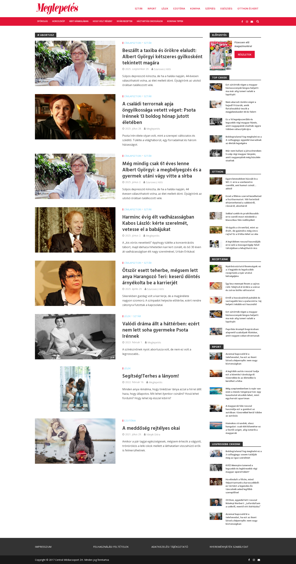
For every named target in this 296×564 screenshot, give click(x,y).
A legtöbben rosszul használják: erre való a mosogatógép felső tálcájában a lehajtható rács (243, 245)
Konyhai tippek (175, 21)
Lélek (165, 8)
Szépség (210, 8)
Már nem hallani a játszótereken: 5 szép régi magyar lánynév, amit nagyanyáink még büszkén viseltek (244, 155)
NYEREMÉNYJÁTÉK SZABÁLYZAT (229, 546)
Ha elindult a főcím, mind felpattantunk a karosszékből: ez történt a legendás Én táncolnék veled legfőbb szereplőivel (242, 486)
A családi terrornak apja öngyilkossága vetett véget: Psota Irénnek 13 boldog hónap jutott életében (159, 113)
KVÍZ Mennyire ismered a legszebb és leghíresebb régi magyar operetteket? (241, 469)
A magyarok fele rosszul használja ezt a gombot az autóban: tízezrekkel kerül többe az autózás (244, 411)
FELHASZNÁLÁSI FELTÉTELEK (111, 546)
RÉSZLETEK (244, 54)
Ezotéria (179, 8)
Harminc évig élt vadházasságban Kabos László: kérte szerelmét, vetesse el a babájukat (158, 223)
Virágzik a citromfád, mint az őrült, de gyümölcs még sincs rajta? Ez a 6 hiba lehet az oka (242, 231)
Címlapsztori (132, 42)
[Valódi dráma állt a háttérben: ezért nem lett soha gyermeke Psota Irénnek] (75, 336)
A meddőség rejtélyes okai (151, 428)
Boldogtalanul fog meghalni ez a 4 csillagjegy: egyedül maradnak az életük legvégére (244, 140)
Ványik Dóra (153, 434)
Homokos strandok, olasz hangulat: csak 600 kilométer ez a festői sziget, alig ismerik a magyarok (243, 428)
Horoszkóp (58, 21)
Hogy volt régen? (102, 21)
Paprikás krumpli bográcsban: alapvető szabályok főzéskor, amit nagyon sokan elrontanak (242, 333)
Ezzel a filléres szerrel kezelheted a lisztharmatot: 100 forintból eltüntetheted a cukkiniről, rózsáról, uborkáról (243, 201)
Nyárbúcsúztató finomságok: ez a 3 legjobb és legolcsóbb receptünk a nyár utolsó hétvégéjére (243, 271)
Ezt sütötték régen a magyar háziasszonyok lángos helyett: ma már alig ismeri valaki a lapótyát (242, 89)
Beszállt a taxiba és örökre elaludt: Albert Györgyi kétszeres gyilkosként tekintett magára (162, 57)
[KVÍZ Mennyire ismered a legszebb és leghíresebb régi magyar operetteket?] (216, 467)
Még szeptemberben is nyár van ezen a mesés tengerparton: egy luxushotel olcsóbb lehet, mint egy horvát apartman (243, 393)
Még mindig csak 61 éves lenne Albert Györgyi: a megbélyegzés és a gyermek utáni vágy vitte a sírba (161, 170)
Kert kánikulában (78, 21)
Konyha (195, 8)
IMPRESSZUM (43, 546)
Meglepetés (153, 128)
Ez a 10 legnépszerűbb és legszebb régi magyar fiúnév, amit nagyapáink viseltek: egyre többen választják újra (243, 124)
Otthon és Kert (247, 8)
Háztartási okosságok (150, 21)
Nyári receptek (124, 21)
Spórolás (42, 21)
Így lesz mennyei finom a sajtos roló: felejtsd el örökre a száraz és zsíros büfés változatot (243, 287)
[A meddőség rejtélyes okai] (75, 441)
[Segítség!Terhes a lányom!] (75, 388)
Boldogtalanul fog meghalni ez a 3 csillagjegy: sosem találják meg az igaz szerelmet (244, 455)
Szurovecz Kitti (162, 69)
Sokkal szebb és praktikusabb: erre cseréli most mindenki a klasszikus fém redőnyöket (242, 217)
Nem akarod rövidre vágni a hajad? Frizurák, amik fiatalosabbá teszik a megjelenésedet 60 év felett (241, 107)
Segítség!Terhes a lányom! (150, 376)
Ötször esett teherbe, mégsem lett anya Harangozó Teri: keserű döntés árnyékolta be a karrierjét (161, 277)
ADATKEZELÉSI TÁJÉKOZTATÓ (169, 546)
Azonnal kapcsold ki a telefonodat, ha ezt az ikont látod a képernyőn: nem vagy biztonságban (241, 359)
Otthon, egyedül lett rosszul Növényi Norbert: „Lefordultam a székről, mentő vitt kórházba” (243, 503)
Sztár (139, 8)
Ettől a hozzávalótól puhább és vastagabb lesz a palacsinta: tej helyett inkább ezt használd (243, 301)
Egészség (226, 8)
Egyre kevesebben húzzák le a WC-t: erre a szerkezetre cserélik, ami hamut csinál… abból (242, 183)
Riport (152, 8)
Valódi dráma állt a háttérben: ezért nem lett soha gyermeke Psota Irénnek (161, 330)
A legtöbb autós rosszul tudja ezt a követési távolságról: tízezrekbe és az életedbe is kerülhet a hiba (242, 376)
